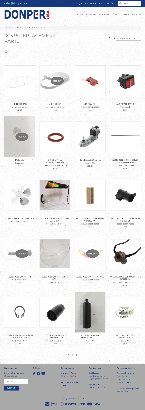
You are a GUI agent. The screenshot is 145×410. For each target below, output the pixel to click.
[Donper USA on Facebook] (38, 374)
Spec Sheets (123, 376)
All (6, 52)
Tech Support (131, 14)
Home (80, 14)
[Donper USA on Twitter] (34, 374)
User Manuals (123, 379)
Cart (113, 3)
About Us (91, 14)
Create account (95, 3)
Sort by (112, 38)
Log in (79, 3)
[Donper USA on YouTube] (43, 374)
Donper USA (79, 399)
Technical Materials (126, 373)
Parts (118, 14)
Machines (104, 14)
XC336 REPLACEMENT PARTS (26, 28)
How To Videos (124, 382)
